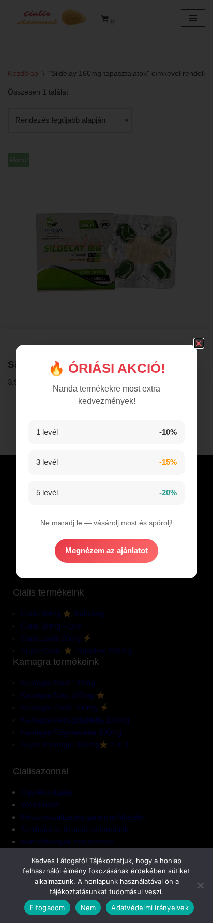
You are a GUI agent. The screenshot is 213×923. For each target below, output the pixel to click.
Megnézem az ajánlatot (106, 550)
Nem (88, 907)
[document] (106, 461)
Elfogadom (47, 907)
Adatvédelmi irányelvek (150, 907)
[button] (199, 343)
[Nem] (200, 885)
